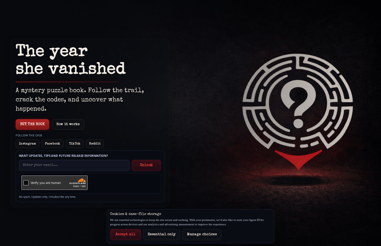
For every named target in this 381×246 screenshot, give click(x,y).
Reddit (95, 143)
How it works (68, 124)
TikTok (74, 143)
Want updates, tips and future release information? (63, 156)
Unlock (146, 165)
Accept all (125, 234)
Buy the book (32, 124)
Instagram (27, 143)
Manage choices (202, 234)
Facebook (52, 143)
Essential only (162, 234)
